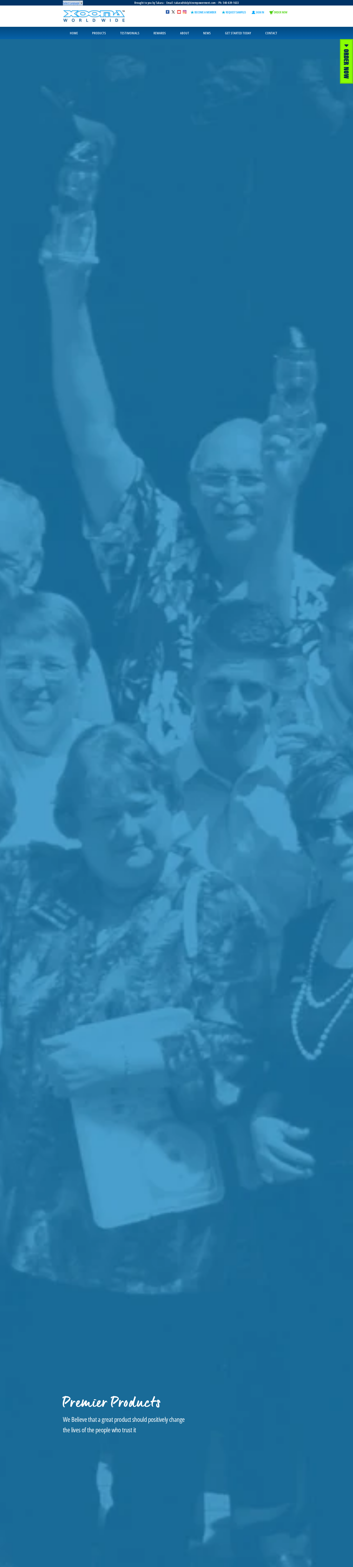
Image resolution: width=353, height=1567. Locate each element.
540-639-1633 (231, 3)
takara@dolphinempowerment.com (195, 3)
